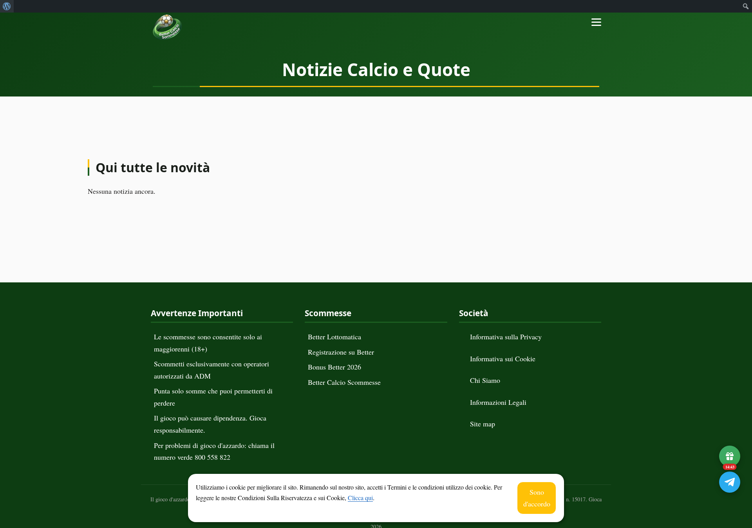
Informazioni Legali (498, 402)
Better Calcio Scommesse (344, 382)
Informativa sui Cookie (502, 358)
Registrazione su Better (341, 352)
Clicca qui (360, 497)
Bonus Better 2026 (334, 366)
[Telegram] (729, 482)
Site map (482, 423)
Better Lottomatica (334, 336)
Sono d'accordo (536, 498)
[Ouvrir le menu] (593, 17)
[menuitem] (7, 6)
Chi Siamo (485, 380)
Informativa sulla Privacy (506, 336)
